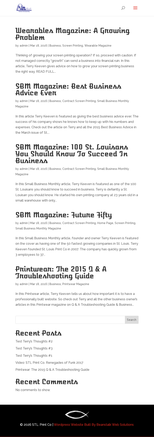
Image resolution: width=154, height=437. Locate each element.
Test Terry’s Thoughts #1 (33, 356)
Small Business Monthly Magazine (38, 228)
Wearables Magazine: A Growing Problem (72, 34)
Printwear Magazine (75, 284)
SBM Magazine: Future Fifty (63, 214)
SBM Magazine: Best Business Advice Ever (68, 90)
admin (24, 45)
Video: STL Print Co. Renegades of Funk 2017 (49, 363)
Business (55, 45)
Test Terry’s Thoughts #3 (34, 348)
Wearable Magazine (97, 45)
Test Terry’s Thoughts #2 (34, 341)
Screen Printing (72, 45)
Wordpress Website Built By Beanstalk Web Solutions (93, 425)
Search (131, 319)
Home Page (105, 223)
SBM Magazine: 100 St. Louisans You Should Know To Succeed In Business (71, 154)
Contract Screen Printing (79, 101)
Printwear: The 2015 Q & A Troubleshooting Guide (60, 272)
